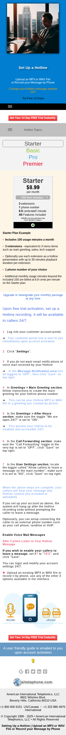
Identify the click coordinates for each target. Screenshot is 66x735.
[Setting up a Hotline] (33, 682)
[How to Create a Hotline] (33, 28)
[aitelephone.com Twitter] (33, 671)
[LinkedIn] (39, 671)
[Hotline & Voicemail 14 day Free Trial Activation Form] (33, 118)
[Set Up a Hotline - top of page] (33, 660)
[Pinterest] (45, 671)
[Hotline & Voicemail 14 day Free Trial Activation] (33, 638)
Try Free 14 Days (33, 98)
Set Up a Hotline (33, 68)
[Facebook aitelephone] (27, 671)
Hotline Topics (33, 129)
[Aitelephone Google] (21, 671)
